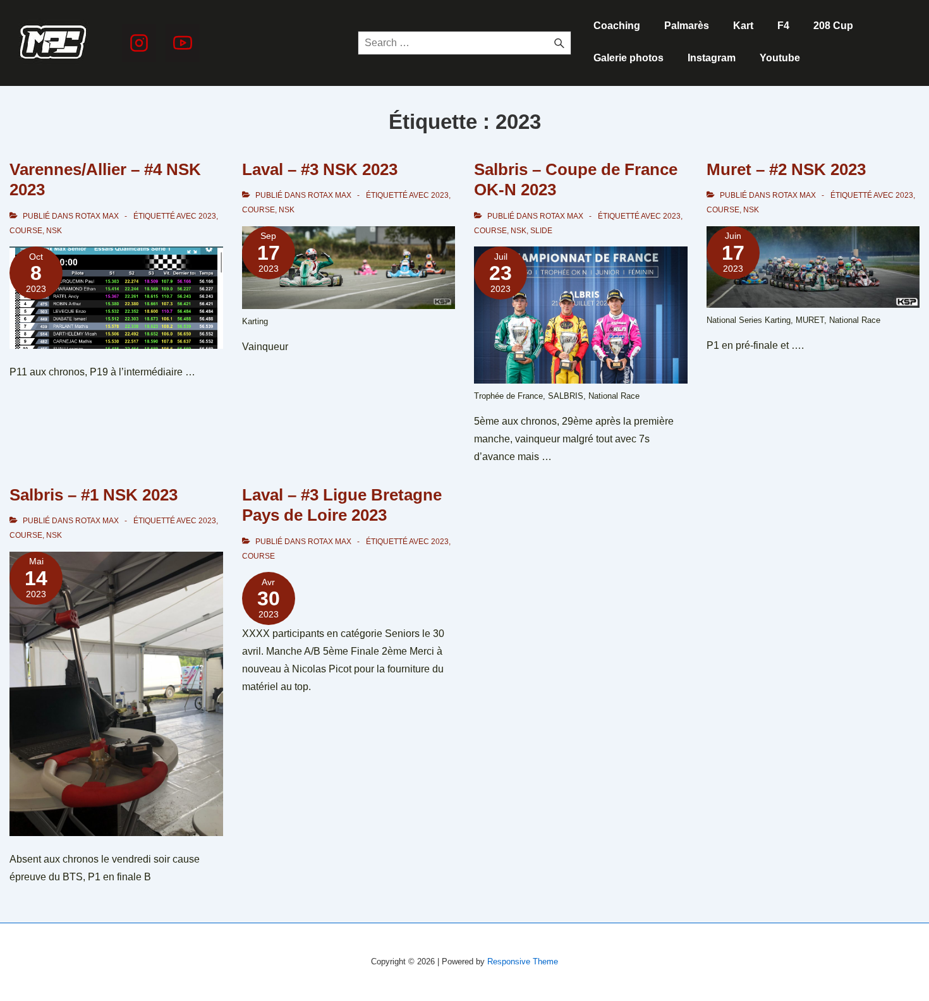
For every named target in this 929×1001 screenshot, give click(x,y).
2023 (207, 216)
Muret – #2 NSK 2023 (786, 169)
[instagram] (139, 43)
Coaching (616, 25)
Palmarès (686, 25)
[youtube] (183, 43)
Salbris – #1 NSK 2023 (93, 494)
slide (541, 230)
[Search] (559, 43)
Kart (743, 25)
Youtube (780, 57)
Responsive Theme (522, 961)
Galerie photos (628, 57)
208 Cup (833, 25)
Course (25, 230)
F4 (783, 25)
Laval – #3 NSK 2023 (320, 169)
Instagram (712, 57)
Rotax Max (97, 216)
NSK (54, 230)
